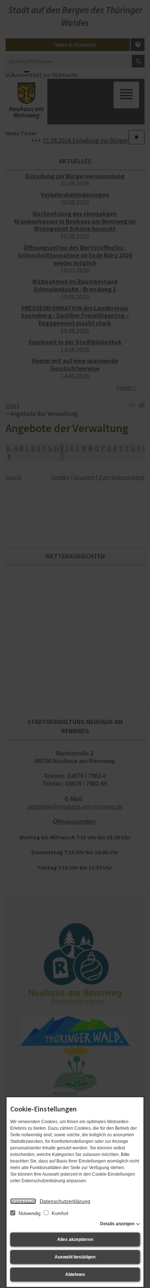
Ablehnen (75, 1274)
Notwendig (29, 1213)
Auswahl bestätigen (75, 1257)
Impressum (23, 1201)
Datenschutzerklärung (65, 1201)
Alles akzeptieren (75, 1239)
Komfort (59, 1213)
